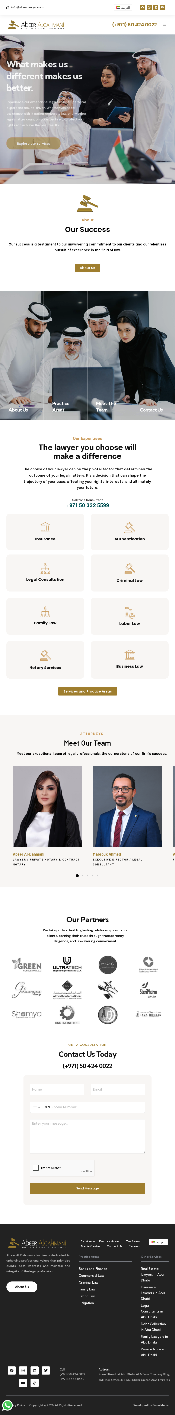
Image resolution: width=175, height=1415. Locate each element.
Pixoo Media (161, 1405)
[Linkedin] (155, 7)
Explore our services (33, 138)
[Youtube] (162, 7)
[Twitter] (46, 1370)
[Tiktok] (35, 1383)
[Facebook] (142, 7)
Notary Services (45, 667)
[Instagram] (149, 7)
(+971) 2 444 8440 (72, 1379)
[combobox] (40, 1107)
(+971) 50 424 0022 (87, 1066)
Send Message (87, 1188)
